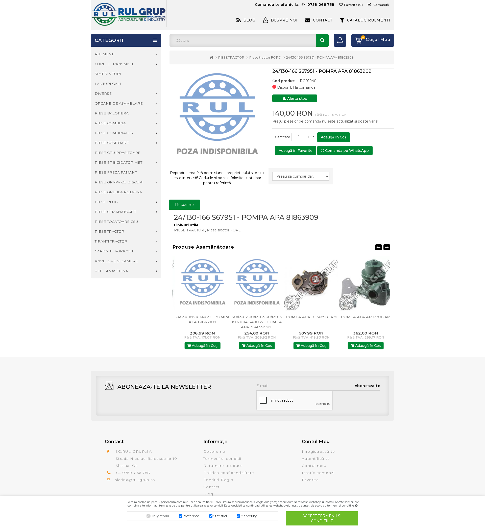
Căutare (322, 40)
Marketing (248, 516)
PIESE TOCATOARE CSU (116, 221)
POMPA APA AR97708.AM (363, 317)
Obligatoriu (159, 516)
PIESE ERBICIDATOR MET (118, 162)
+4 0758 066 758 (132, 472)
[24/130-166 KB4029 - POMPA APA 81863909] (200, 283)
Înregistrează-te (318, 451)
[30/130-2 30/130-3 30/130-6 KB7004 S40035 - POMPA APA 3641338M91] (254, 283)
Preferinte (191, 516)
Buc (312, 137)
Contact (322, 20)
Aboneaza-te (367, 385)
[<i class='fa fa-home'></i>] (211, 57)
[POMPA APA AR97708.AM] (363, 283)
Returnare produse (223, 465)
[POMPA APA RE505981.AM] (308, 283)
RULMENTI (105, 54)
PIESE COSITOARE (112, 142)
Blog (249, 20)
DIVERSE (103, 93)
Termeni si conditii (222, 458)
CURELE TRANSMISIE (114, 64)
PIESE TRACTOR (231, 57)
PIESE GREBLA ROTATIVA (118, 192)
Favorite (310, 479)
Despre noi (215, 451)
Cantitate (282, 137)
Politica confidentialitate (228, 472)
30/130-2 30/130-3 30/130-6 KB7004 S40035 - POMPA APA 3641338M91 (254, 322)
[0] (356, 40)
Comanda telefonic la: (294, 4)
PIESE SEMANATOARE (115, 211)
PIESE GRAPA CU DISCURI (119, 182)
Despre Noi (284, 20)
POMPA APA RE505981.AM (308, 317)
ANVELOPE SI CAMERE (116, 261)
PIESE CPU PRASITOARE (117, 152)
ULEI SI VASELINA (111, 271)
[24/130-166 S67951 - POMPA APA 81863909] (217, 117)
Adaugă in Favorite (295, 150)
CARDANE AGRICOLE (114, 251)
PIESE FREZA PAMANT (116, 172)
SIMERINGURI (108, 73)
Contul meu (314, 465)
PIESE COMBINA (110, 123)
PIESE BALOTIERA (112, 113)
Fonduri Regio (218, 479)
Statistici (220, 516)
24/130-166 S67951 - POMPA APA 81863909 (320, 57)
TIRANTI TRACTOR (111, 241)
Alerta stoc (296, 98)
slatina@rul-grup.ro (135, 479)
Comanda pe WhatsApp (346, 150)
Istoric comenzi (318, 472)
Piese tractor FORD (265, 57)
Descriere (184, 204)
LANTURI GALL (108, 83)
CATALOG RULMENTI (368, 20)
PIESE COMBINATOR (114, 133)
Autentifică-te (316, 458)
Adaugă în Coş (333, 137)
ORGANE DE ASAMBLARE (119, 103)
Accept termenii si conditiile (322, 518)
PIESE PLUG (106, 202)
